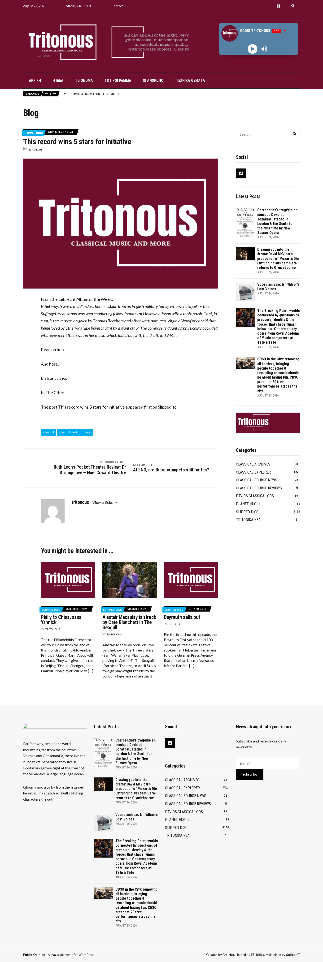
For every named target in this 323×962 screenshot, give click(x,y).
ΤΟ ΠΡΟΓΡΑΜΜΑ (118, 80)
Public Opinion (34, 955)
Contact (117, 6)
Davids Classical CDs (255, 496)
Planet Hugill (248, 504)
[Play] (253, 49)
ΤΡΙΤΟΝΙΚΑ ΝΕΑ (248, 520)
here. (61, 349)
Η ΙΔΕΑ (57, 80)
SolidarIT (293, 955)
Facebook (278, 6)
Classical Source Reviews (259, 488)
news (87, 432)
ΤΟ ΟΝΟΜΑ (84, 80)
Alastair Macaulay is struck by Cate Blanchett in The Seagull (129, 622)
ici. (64, 378)
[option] (182, 94)
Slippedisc (167, 407)
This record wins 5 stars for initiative (91, 407)
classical (48, 432)
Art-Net (228, 955)
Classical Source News (256, 480)
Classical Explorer (253, 472)
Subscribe (249, 774)
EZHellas (257, 955)
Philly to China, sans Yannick (61, 619)
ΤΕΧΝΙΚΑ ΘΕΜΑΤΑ (190, 80)
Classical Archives (253, 464)
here (53, 364)
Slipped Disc (33, 133)
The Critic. (55, 392)
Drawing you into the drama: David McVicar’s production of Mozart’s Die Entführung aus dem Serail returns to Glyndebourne (278, 258)
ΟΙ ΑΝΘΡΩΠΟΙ (153, 80)
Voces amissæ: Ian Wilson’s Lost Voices (92, 94)
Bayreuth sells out (182, 617)
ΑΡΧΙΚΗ (35, 80)
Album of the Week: (94, 299)
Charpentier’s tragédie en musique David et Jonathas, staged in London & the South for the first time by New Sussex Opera (277, 221)
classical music (68, 432)
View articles (103, 502)
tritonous (34, 149)
